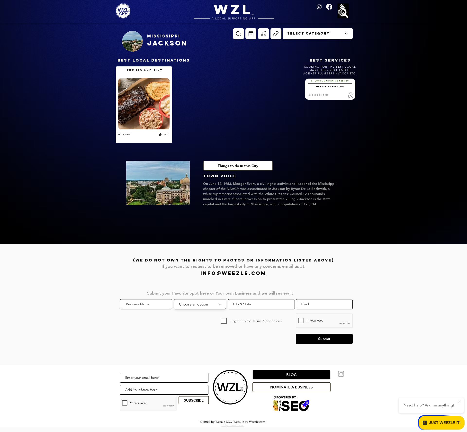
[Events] (250, 33)
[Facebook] (329, 7)
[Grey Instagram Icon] (341, 374)
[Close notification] (459, 402)
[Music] (263, 33)
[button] (344, 11)
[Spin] (238, 33)
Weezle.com (257, 421)
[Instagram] (319, 7)
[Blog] (275, 33)
